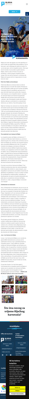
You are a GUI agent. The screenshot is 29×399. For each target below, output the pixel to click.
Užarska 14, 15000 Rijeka (7, 344)
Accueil (2, 30)
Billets (13, 11)
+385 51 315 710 (6, 352)
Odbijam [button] (17, 390)
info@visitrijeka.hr (21, 348)
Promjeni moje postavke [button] (17, 393)
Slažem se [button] (17, 387)
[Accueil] (7, 4)
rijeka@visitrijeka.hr (7, 348)
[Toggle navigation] (27, 4)
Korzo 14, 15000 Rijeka (22, 343)
